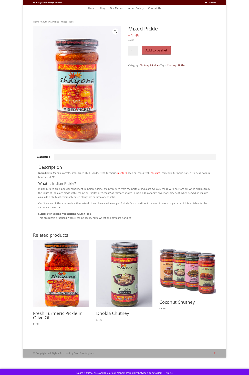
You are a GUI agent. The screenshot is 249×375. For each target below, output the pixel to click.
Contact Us (154, 8)
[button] (115, 31)
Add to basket (156, 50)
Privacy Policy (52, 344)
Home (91, 8)
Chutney (172, 65)
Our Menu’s (116, 8)
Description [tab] (43, 156)
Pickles (181, 65)
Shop (103, 8)
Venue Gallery (136, 8)
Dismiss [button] (168, 372)
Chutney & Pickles (50, 21)
